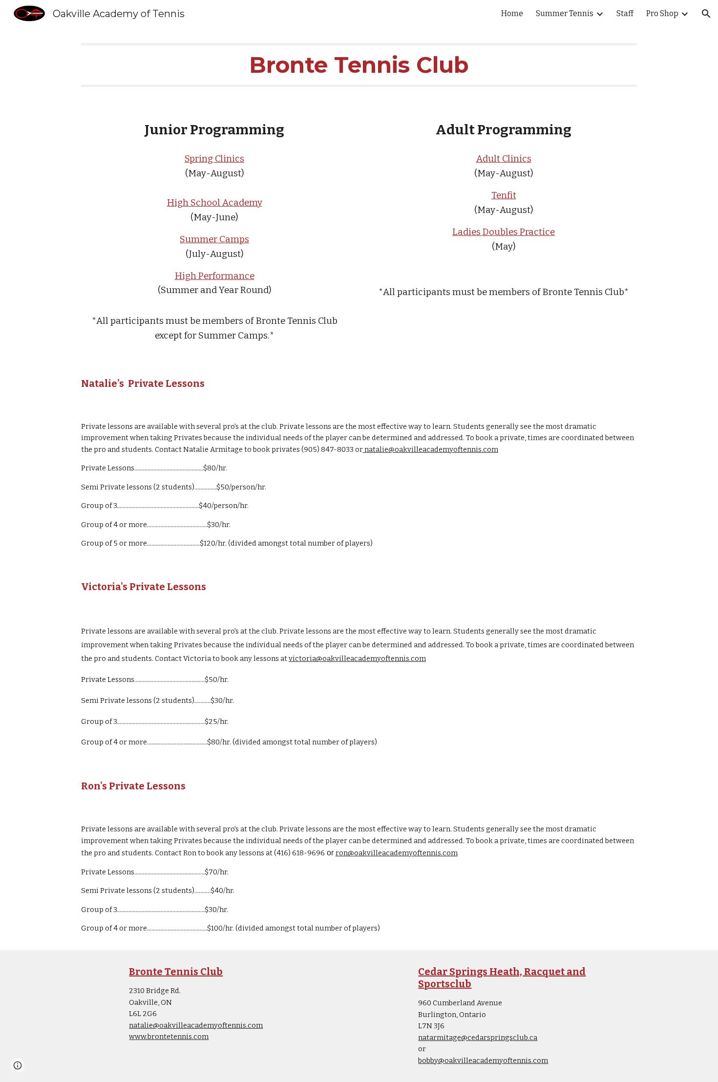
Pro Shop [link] (662, 13)
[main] (359, 65)
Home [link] (512, 13)
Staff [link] (625, 13)
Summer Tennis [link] (564, 13)
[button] (706, 13)
